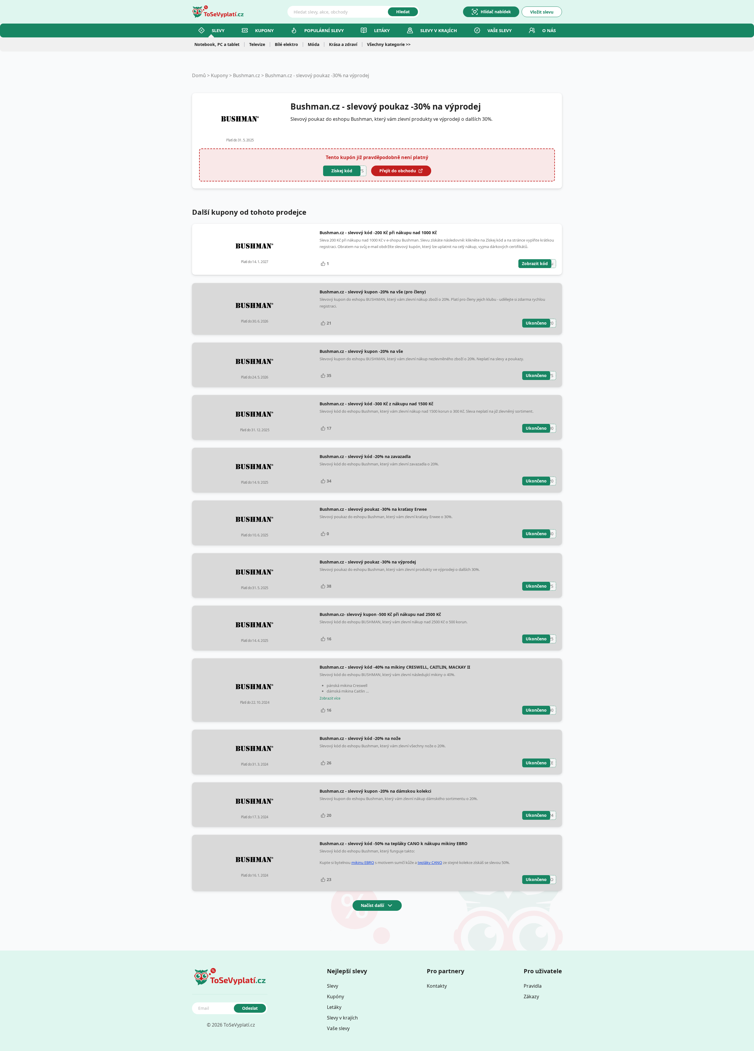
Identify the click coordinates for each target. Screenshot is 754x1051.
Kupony (264, 30)
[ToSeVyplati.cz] (218, 12)
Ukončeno (536, 323)
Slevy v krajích (342, 1017)
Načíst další (372, 905)
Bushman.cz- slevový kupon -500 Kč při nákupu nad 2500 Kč (380, 614)
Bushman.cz (246, 75)
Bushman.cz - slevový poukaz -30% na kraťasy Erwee (373, 509)
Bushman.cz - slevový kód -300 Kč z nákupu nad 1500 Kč (376, 403)
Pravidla (533, 986)
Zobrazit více (330, 698)
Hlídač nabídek (496, 11)
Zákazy (531, 996)
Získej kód (341, 170)
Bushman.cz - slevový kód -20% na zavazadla (365, 456)
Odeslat (250, 1008)
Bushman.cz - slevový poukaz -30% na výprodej (317, 75)
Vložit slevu (541, 12)
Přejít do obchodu (397, 170)
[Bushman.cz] (240, 119)
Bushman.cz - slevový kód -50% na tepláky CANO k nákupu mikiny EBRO (393, 843)
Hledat (403, 11)
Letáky (382, 30)
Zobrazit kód (535, 263)
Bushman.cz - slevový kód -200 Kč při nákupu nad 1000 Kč (378, 232)
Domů (199, 75)
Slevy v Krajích (438, 30)
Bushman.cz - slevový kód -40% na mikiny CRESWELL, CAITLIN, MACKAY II (395, 667)
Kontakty (437, 986)
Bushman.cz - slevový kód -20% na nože (360, 738)
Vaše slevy (499, 30)
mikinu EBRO (362, 862)
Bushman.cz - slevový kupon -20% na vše (361, 351)
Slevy (218, 30)
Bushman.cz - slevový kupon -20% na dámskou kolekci (375, 791)
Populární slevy (324, 30)
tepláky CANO (430, 862)
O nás (549, 30)
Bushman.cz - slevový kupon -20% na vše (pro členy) (373, 292)
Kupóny (335, 996)
